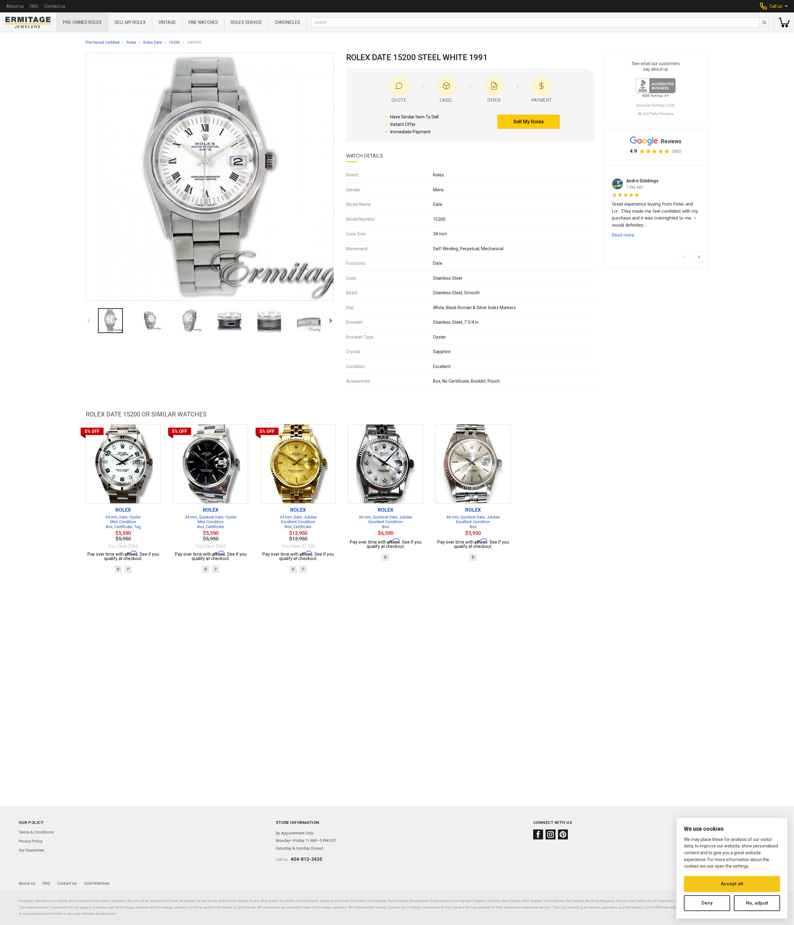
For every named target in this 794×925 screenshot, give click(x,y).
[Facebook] (538, 834)
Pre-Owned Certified (102, 42)
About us (15, 6)
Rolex (131, 42)
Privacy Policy (30, 841)
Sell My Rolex (130, 22)
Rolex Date (152, 42)
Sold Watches (96, 883)
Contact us (54, 6)
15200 (174, 42)
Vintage (167, 22)
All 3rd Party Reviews (656, 114)
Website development (99, 913)
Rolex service (246, 22)
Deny (707, 903)
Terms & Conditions (36, 832)
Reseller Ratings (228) (655, 105)
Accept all (732, 884)
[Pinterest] (563, 834)
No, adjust (757, 903)
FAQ (34, 6)
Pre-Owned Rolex (82, 22)
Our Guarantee (31, 850)
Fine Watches (203, 22)
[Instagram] (550, 834)
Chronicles (287, 22)
